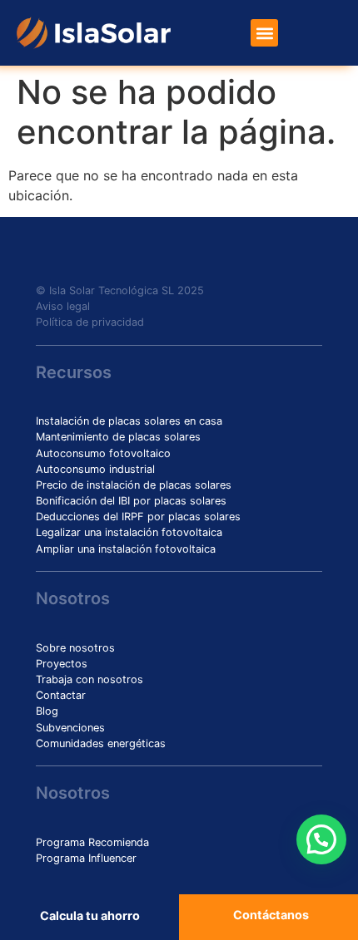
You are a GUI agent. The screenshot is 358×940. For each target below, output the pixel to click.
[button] (264, 33)
